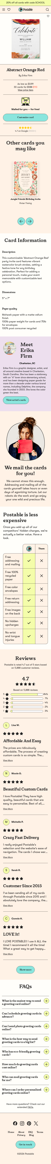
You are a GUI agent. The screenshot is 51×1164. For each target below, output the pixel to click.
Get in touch (25, 1144)
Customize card (25, 117)
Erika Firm (27, 75)
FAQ (30, 1132)
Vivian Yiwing (25, 203)
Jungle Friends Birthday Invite (25, 199)
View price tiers (25, 90)
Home (11, 1132)
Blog (31, 1135)
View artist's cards (16, 400)
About (21, 1132)
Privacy (21, 1135)
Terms (40, 1132)
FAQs (30, 1107)
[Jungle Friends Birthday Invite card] (25, 178)
